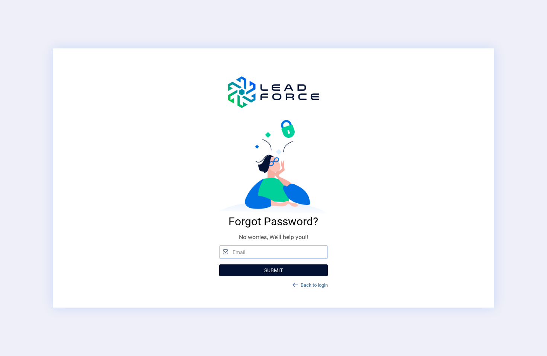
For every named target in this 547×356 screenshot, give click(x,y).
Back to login (314, 285)
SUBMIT (273, 270)
